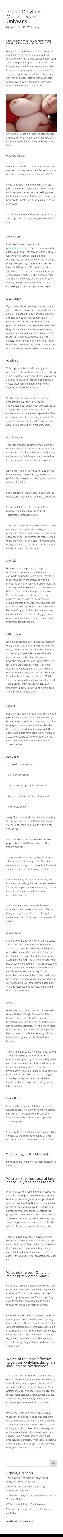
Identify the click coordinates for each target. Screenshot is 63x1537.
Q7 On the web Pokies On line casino (26, 1504)
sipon (13, 27)
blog (36, 27)
